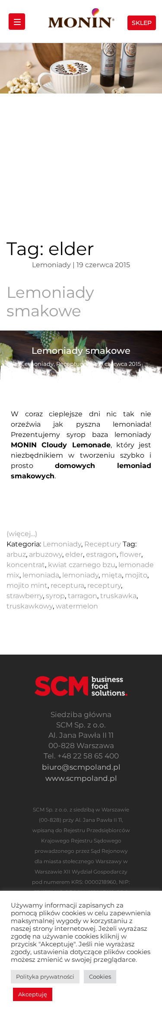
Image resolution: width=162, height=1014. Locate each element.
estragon (101, 554)
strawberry (24, 596)
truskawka (118, 596)
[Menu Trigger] (16, 21)
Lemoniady (62, 544)
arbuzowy (45, 554)
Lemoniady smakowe (50, 301)
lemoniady (80, 575)
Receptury (102, 544)
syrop (55, 596)
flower (130, 554)
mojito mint (27, 585)
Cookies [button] (100, 976)
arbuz (16, 554)
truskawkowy (29, 606)
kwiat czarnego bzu (81, 565)
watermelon (77, 606)
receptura (67, 585)
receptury (104, 585)
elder (74, 554)
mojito (136, 575)
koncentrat (25, 565)
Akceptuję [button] (32, 994)
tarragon (82, 596)
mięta (112, 575)
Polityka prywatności (45, 976)
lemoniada (40, 575)
